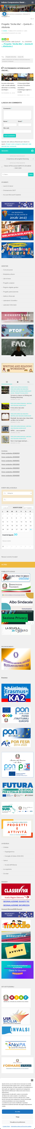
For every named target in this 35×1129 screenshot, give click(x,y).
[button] (32, 1080)
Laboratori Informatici (10, 305)
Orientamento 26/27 (9, 190)
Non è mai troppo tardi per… (19, 441)
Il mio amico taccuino (17, 408)
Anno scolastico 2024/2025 (10, 475)
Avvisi (12, 393)
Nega (17, 1117)
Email (20, 121)
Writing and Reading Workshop (21, 391)
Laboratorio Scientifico (10, 300)
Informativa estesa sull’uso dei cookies (21, 1126)
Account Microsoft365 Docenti (11, 909)
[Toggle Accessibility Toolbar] (4, 14)
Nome (5, 121)
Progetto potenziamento (10, 292)
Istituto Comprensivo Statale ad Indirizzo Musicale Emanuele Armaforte (13, 2)
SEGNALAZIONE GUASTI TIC (16, 901)
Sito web (6, 128)
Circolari (5, 873)
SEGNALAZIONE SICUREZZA (16, 905)
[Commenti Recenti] (28, 382)
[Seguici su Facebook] (32, 151)
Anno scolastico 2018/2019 (10, 453)
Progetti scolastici (8, 283)
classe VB (20, 57)
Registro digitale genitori (10, 287)
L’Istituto (5, 847)
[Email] (5, 38)
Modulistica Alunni (9, 274)
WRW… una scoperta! (18, 430)
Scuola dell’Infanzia (11, 865)
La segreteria (7, 869)
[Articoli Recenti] (6, 382)
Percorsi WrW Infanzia (18, 426)
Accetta (17, 1111)
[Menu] (32, 2)
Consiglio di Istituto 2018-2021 (14, 856)
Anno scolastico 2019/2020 (11, 14)
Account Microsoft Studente (12, 195)
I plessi (5, 860)
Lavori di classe (8, 186)
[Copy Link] (8, 38)
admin (5, 31)
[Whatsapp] (3, 38)
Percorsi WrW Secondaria (19, 389)
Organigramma (9, 851)
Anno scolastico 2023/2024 (19, 387)
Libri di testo (7, 278)
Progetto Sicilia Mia (11, 57)
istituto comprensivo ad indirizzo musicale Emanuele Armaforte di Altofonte (16, 60)
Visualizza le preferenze (17, 1122)
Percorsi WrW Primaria (18, 403)
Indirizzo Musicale (9, 296)
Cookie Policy (6, 1126)
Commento (7, 108)
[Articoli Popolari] (17, 382)
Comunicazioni (8, 270)
